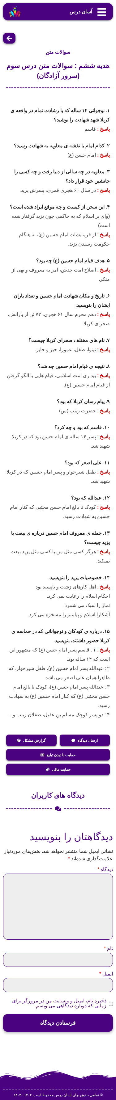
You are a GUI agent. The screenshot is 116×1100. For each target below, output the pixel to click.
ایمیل (106, 973)
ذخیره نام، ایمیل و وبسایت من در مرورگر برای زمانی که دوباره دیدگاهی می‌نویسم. (59, 1003)
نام (108, 948)
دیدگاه (105, 869)
